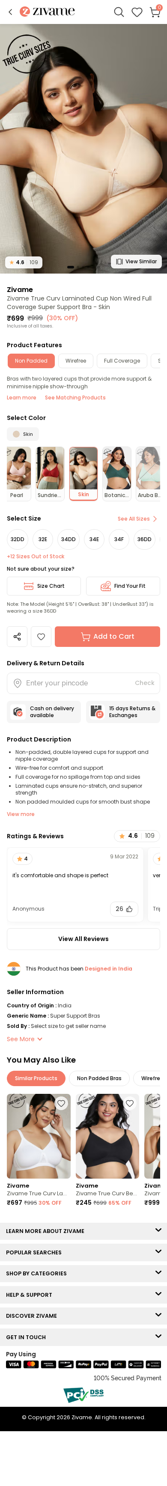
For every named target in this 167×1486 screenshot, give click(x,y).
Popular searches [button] (36, 1252)
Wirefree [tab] (76, 360)
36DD (144, 539)
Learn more (21, 397)
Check (145, 683)
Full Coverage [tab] (122, 360)
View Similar (141, 261)
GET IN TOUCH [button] (28, 1337)
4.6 (23, 262)
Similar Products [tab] (36, 1078)
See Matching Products (75, 397)
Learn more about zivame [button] (47, 1231)
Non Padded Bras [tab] (99, 1078)
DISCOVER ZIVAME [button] (33, 1315)
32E (43, 539)
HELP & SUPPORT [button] (31, 1294)
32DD (17, 539)
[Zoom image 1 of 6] (83, 148)
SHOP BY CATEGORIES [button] (38, 1273)
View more (21, 814)
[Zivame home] (47, 12)
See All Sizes (134, 518)
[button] (10, 12)
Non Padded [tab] (31, 360)
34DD (68, 539)
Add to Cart (113, 636)
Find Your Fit (130, 586)
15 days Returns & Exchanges (132, 712)
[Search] (119, 12)
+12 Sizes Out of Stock (35, 556)
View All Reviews (83, 939)
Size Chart (51, 586)
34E (94, 539)
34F (119, 539)
